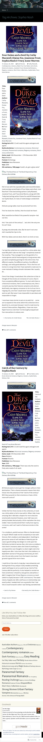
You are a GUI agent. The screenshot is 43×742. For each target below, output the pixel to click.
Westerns (21, 693)
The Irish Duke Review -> (33, 318)
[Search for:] (39, 10)
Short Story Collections (21, 70)
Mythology (5, 669)
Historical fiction (33, 660)
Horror (18, 663)
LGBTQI (16, 666)
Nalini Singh (12, 669)
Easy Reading (31, 656)
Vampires (6, 692)
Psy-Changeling (32, 676)
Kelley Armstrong (8, 666)
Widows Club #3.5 (37, 413)
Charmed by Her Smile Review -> (31, 590)
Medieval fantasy (29, 666)
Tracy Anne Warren (4, 121)
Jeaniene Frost (18, 68)
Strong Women (9, 689)
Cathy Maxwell (32, 64)
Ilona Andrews (29, 663)
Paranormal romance (16, 150)
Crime (31, 652)
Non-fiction (19, 668)
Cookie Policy (36, 734)
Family (14, 660)
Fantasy (20, 660)
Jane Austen (28, 577)
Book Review (21, 64)
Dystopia (21, 657)
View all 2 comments (10, 602)
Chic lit (25, 645)
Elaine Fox (20, 66)
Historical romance (7, 68)
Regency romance (7, 70)
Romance (6, 683)
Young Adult (20, 696)
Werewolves (15, 693)
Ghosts (26, 660)
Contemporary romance (9, 66)
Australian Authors (9, 644)
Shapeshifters (26, 683)
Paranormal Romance (30, 68)
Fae (3, 660)
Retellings (32, 680)
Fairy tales (8, 660)
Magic (21, 666)
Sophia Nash (32, 70)
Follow (6, 629)
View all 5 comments (10, 330)
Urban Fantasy (25, 689)
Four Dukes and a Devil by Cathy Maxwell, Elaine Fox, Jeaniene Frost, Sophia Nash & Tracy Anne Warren (21, 58)
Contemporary (14, 648)
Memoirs (38, 666)
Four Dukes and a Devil (30, 66)
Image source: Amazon (9, 325)
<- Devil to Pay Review (9, 590)
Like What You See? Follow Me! (14, 612)
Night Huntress (7, 310)
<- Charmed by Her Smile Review (12, 318)
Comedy (4, 648)
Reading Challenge (10, 679)
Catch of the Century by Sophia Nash (14, 369)
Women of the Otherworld (9, 696)
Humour (23, 663)
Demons (17, 657)
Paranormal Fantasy (13, 672)
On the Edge (6, 709)
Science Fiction (15, 683)
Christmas (31, 644)
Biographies (20, 645)
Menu (4, 10)
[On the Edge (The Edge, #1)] (38, 711)
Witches (26, 693)
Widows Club (6, 378)
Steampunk (23, 686)
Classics (38, 645)
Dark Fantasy (8, 656)
